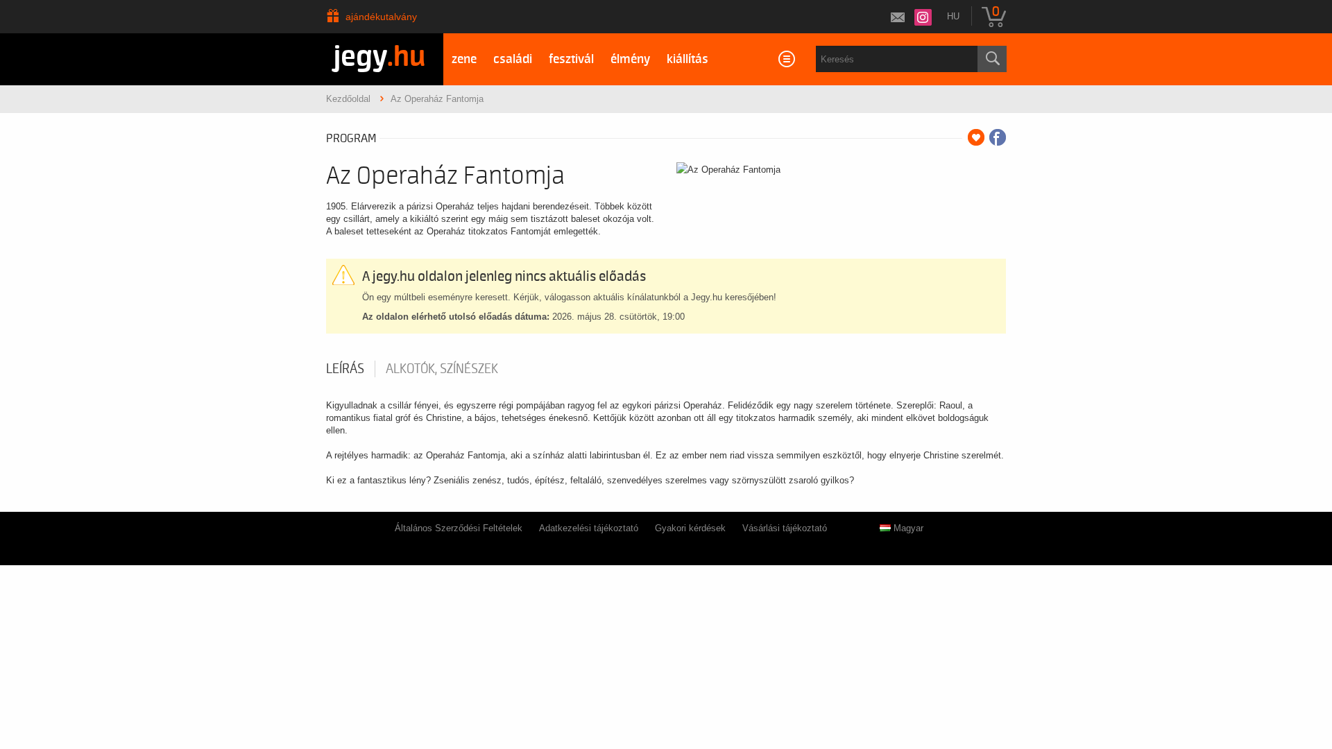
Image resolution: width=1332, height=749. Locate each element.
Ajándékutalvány (381, 16)
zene (464, 59)
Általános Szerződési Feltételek (458, 528)
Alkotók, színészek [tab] (442, 369)
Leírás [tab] (345, 369)
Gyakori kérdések (690, 528)
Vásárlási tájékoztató (784, 528)
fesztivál (571, 59)
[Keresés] (992, 59)
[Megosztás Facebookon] (997, 137)
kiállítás (687, 59)
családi (512, 59)
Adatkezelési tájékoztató (588, 528)
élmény (630, 59)
